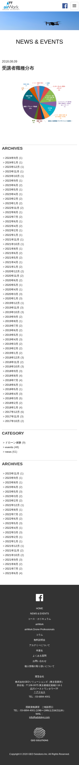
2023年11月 (12, 171)
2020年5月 (11, 284)
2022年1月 (11, 234)
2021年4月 (11, 262)
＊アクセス (39, 692)
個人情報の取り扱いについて (39, 666)
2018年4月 (11, 393)
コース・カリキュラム (39, 619)
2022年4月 (11, 225)
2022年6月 (11, 221)
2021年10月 (12, 244)
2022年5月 (11, 523)
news (8, 451)
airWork (39, 624)
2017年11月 (12, 416)
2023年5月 (11, 189)
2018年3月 (11, 398)
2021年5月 (11, 257)
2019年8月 (11, 321)
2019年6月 (11, 330)
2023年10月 (12, 176)
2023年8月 (11, 482)
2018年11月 (12, 362)
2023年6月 (11, 185)
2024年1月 (11, 162)
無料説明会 (39, 640)
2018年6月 (11, 384)
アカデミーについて (39, 645)
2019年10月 (12, 312)
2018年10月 (12, 366)
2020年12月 (12, 271)
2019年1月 (11, 352)
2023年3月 (11, 496)
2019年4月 (11, 339)
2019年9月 (11, 316)
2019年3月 (11, 343)
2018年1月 (11, 407)
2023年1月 (11, 203)
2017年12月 (12, 411)
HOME (39, 608)
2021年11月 (12, 239)
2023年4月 (11, 194)
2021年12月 (12, 545)
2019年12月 (12, 303)
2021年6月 (11, 253)
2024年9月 (11, 157)
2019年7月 (11, 325)
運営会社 (39, 676)
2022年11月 (12, 207)
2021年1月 (11, 266)
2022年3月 (11, 532)
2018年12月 (12, 357)
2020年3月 (11, 294)
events (9, 447)
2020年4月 (11, 289)
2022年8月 (11, 212)
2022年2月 (11, 230)
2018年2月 (11, 402)
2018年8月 (11, 375)
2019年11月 (12, 307)
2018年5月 (11, 389)
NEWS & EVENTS (39, 613)
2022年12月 (12, 505)
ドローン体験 (13, 442)
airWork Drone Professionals (39, 629)
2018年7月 (11, 380)
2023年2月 (11, 198)
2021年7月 (11, 568)
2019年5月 (11, 334)
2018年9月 (11, 371)
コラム (39, 634)
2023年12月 (12, 166)
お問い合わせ (39, 661)
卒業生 (39, 650)
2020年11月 (12, 275)
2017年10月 (12, 421)
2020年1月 (11, 298)
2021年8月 (11, 248)
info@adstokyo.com (39, 717)
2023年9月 (11, 180)
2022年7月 (11, 216)
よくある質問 (39, 655)
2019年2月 (11, 348)
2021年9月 (11, 559)
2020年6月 (11, 280)
